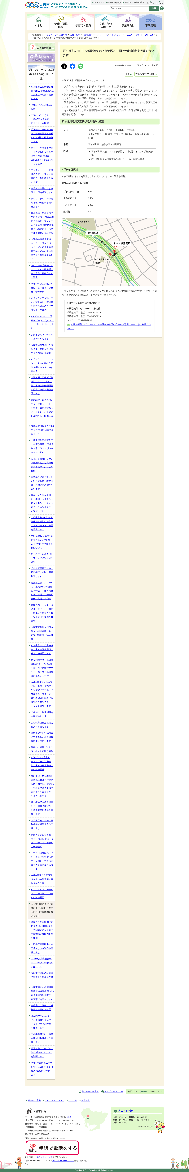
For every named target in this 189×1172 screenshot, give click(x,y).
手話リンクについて (43, 1157)
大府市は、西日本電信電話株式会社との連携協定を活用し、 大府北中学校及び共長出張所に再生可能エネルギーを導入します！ (42, 786)
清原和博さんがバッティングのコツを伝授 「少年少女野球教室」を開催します (42, 1022)
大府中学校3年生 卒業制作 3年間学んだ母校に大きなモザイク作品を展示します (42, 523)
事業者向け (128, 25)
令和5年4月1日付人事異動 (41, 107)
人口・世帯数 (126, 1110)
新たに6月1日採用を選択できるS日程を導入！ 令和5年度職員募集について (42, 542)
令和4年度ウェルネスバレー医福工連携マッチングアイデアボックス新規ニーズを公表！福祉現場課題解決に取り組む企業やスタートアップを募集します (42, 694)
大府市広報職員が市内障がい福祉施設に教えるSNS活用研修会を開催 (42, 633)
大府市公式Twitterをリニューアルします (42, 336)
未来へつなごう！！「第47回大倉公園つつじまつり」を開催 (42, 119)
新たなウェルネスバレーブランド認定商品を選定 (42, 558)
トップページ (50, 35)
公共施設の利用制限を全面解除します (42, 714)
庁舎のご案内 (34, 1100)
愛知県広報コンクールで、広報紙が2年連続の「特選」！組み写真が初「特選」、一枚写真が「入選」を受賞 (42, 591)
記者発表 (87, 35)
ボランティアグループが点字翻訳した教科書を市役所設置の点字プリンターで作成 (42, 304)
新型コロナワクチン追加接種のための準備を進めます (42, 203)
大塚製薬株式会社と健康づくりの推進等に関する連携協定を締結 (42, 349)
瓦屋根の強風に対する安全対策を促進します (42, 190)
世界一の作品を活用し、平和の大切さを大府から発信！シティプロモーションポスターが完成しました (42, 503)
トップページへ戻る (113, 1091)
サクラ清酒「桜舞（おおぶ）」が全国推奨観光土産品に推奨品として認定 (42, 271)
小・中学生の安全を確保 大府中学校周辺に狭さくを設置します (42, 649)
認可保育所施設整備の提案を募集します (42, 724)
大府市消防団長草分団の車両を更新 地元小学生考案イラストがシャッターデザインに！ (42, 446)
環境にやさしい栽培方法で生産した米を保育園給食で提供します (42, 737)
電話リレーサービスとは (63, 1161)
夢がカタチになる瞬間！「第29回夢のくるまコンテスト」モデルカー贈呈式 (42, 841)
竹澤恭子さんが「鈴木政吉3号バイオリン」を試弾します (42, 1052)
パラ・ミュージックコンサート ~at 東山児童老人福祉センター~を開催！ (42, 365)
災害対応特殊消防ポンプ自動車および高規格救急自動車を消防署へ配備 (42, 465)
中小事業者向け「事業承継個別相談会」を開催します (42, 1038)
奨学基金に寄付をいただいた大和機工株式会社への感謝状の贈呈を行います (42, 483)
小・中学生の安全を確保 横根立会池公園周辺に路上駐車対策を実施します (42, 92)
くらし (38, 25)
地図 (69, 1117)
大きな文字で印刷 (144, 74)
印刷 (127, 74)
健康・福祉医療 (61, 25)
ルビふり (150, 3)
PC (136, 1091)
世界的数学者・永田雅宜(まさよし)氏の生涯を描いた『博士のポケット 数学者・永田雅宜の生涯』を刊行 (42, 668)
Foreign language (114, 2)
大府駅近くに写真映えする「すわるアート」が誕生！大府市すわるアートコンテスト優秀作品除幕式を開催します (42, 410)
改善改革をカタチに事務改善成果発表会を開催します (42, 824)
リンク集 (72, 1100)
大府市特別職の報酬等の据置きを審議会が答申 (42, 977)
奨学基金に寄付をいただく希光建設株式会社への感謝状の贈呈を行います (42, 135)
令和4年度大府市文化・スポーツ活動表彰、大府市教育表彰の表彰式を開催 (42, 763)
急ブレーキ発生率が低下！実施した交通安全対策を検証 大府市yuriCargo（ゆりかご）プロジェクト (42, 156)
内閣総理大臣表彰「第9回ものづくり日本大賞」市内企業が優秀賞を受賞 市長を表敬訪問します (42, 385)
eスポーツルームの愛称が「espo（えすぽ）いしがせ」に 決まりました (42, 322)
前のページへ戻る (90, 1091)
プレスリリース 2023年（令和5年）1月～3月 (131, 35)
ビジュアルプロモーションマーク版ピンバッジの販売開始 (42, 893)
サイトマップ (98, 2)
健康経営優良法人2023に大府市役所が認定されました (42, 430)
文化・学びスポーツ (105, 25)
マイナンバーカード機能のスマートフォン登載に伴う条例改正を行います (42, 176)
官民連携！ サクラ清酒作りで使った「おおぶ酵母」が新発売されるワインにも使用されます (42, 613)
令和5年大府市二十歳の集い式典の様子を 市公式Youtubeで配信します (42, 1069)
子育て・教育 (83, 25)
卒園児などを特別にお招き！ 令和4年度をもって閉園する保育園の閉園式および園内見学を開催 (42, 930)
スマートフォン (155, 1091)
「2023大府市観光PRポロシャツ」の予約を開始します (42, 962)
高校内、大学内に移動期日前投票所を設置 (42, 1007)
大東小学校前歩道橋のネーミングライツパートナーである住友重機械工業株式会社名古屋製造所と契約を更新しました (42, 249)
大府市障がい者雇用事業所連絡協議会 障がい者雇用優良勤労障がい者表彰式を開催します (42, 993)
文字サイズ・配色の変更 (134, 2)
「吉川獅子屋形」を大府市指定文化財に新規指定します (42, 572)
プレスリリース (100, 35)
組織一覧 (85, 1100)
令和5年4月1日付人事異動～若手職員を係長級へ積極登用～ (42, 288)
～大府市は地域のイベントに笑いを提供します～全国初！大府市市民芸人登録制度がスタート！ (42, 861)
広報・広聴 (75, 35)
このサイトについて (54, 1100)
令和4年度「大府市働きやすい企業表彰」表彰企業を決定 (42, 879)
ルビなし (159, 3)
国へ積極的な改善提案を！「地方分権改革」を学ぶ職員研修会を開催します (42, 808)
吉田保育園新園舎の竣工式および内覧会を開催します (42, 948)
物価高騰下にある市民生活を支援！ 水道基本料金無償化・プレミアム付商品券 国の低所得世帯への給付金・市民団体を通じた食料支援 (42, 223)
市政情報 (150, 25)
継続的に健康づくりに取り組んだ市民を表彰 (42, 749)
